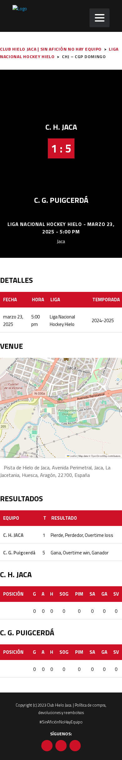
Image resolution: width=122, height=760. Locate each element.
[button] (61, 401)
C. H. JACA (61, 126)
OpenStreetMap (99, 456)
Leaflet (73, 456)
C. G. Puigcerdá (61, 200)
